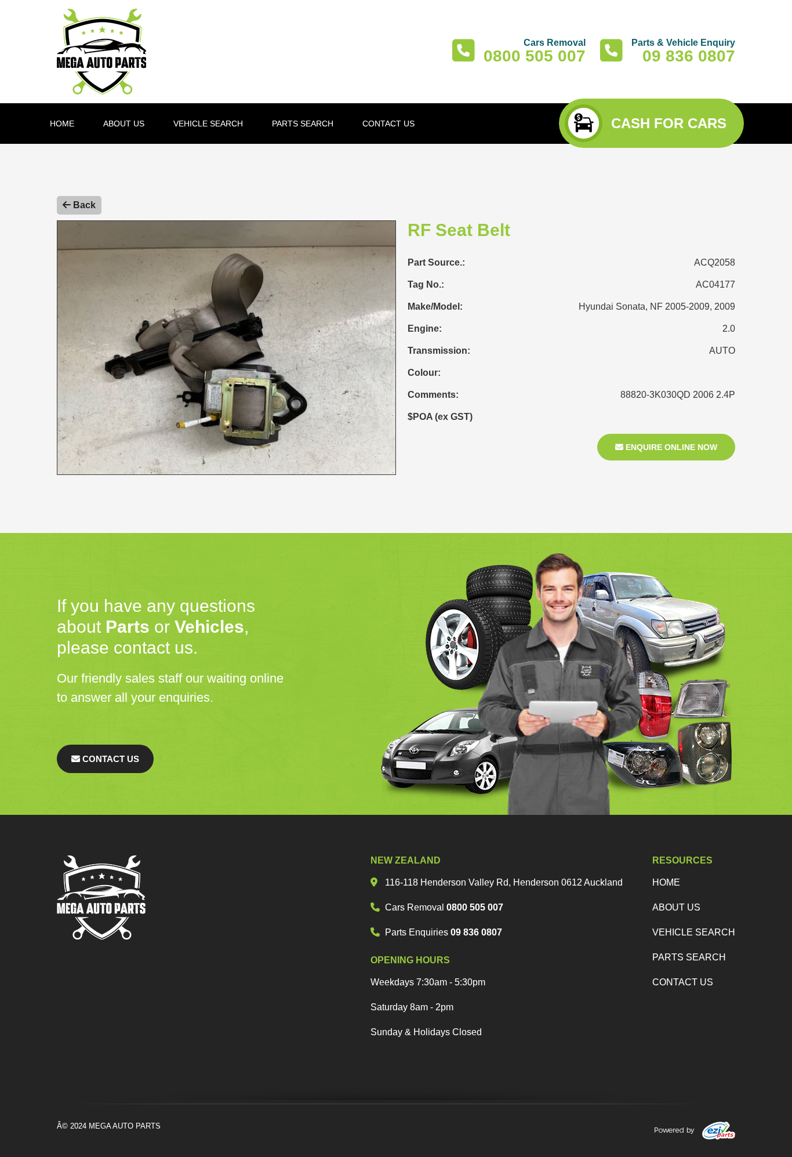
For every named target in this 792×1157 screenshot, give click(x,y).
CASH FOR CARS (668, 123)
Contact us (682, 982)
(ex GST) (454, 417)
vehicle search (693, 932)
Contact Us (109, 759)
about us (676, 907)
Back (83, 205)
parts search (689, 957)
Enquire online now (670, 447)
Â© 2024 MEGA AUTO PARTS (109, 1126)
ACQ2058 (714, 262)
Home (666, 882)
